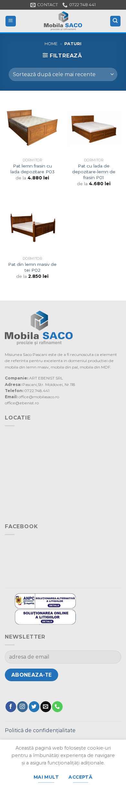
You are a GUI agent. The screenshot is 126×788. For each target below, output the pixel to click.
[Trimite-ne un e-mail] (45, 706)
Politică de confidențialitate (40, 730)
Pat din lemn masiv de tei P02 (32, 267)
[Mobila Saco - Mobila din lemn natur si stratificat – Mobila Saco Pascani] (63, 21)
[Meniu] (10, 21)
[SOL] (45, 616)
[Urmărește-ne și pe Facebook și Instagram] (22, 706)
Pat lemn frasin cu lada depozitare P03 (32, 168)
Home (51, 43)
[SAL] (45, 600)
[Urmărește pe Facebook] (10, 706)
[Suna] (57, 706)
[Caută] (115, 21)
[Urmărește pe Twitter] (34, 706)
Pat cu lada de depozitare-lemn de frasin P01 (93, 171)
